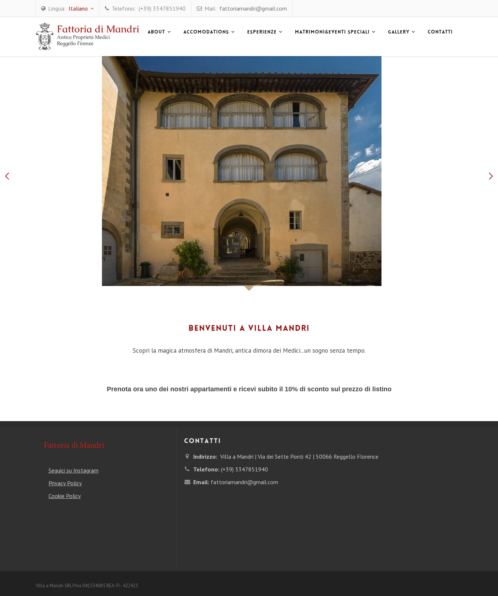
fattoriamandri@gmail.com (253, 8)
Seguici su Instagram (73, 470)
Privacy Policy (65, 483)
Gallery (398, 32)
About (156, 32)
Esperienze (262, 32)
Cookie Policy (64, 495)
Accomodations (206, 32)
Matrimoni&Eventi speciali (332, 32)
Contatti (440, 32)
